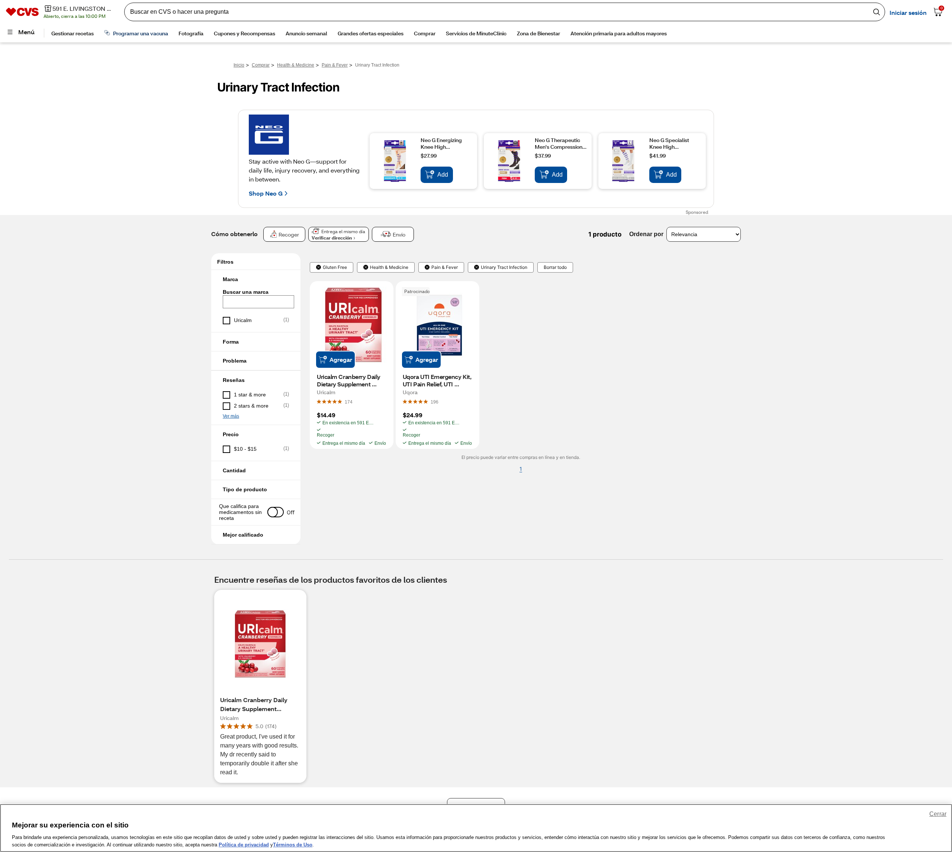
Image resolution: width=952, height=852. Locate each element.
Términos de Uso (292, 844)
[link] (348, 401)
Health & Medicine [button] (389, 267)
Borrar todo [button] (555, 267)
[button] (256, 279)
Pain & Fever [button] (444, 267)
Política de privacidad (244, 844)
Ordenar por (646, 234)
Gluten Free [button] (335, 267)
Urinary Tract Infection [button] (504, 267)
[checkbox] (256, 320)
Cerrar (937, 814)
